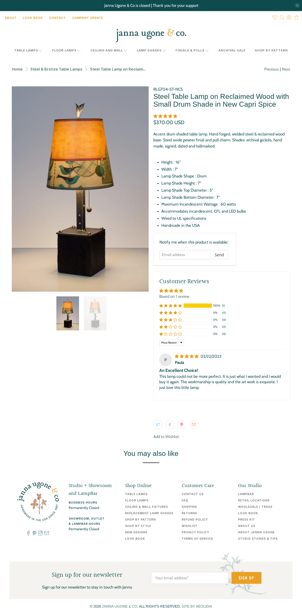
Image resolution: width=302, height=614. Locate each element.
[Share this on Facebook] (169, 424)
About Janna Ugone (256, 532)
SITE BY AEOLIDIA (197, 606)
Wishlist (189, 526)
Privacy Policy (195, 532)
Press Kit (246, 519)
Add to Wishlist (166, 436)
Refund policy (195, 519)
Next (286, 69)
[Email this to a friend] (193, 424)
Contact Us (193, 494)
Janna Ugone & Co (119, 606)
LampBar (246, 494)
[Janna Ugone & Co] (151, 35)
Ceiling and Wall (106, 50)
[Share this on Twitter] (157, 424)
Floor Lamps (64, 50)
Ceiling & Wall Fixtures (146, 507)
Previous (271, 69)
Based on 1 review (174, 296)
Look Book (33, 18)
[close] (297, 5)
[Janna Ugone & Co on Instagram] (40, 534)
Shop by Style (138, 526)
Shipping (189, 507)
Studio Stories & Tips (258, 538)
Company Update (87, 18)
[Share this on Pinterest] (181, 424)
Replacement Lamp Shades (149, 513)
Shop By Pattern (271, 50)
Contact (57, 18)
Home (17, 69)
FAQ (185, 500)
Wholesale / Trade (255, 507)
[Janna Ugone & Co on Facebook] (28, 534)
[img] (187, 356)
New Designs (136, 532)
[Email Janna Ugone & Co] (46, 534)
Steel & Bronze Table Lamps (56, 69)
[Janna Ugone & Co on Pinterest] (34, 534)
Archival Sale (232, 50)
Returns (189, 513)
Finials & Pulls (190, 50)
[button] (165, 116)
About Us (246, 526)
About (11, 18)
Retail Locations (254, 500)
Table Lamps (26, 50)
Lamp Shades (149, 50)
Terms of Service (197, 538)
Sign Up (246, 578)
